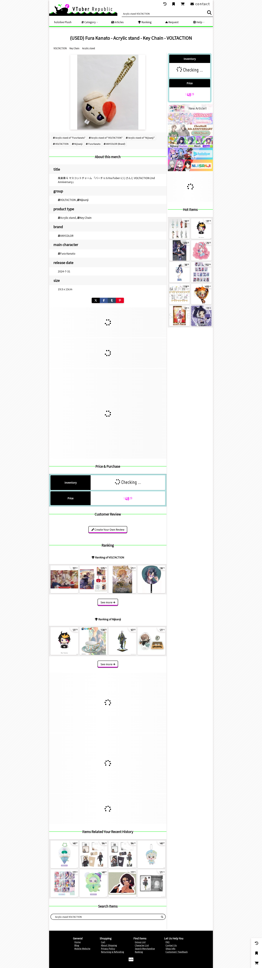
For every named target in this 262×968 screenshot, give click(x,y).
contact (202, 3)
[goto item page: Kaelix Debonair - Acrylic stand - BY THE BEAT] (122, 641)
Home (77, 942)
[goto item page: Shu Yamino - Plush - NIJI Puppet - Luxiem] (64, 641)
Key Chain (86, 218)
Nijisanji (78, 143)
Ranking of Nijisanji (109, 619)
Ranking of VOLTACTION (109, 557)
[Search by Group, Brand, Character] (162, 916)
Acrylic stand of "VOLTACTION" (107, 137)
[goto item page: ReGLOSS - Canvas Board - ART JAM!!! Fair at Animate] (179, 294)
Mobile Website (82, 948)
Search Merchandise (145, 948)
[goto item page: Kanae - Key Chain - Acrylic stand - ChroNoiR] (151, 641)
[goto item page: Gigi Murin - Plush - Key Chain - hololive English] (201, 294)
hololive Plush (63, 22)
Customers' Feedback (177, 951)
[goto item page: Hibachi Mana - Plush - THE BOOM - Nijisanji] (151, 854)
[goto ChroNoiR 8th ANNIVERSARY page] (190, 135)
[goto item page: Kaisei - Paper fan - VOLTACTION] (151, 579)
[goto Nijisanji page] (190, 170)
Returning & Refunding (112, 951)
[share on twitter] (96, 300)
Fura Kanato (94, 143)
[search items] (209, 12)
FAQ (167, 942)
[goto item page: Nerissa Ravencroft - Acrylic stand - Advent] (179, 272)
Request (173, 22)
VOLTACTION (62, 143)
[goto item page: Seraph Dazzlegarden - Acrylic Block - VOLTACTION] (64, 579)
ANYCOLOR (66, 236)
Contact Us (171, 945)
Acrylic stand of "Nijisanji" (141, 137)
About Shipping (109, 945)
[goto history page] (165, 4)
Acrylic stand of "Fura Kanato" (70, 137)
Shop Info (170, 948)
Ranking (146, 22)
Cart (103, 942)
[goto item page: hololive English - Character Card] (201, 272)
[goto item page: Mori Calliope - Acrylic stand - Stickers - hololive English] (201, 250)
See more (106, 602)
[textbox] (105, 916)
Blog (76, 945)
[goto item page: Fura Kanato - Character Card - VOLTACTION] (122, 579)
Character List (142, 945)
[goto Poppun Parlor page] (190, 123)
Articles (119, 22)
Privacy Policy (108, 948)
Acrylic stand (68, 218)
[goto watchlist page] (174, 4)
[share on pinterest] (120, 300)
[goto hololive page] (190, 158)
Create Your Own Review (109, 529)
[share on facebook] (104, 300)
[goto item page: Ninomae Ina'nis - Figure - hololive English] (179, 250)
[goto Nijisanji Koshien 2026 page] (190, 147)
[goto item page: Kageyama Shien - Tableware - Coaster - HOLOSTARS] (201, 316)
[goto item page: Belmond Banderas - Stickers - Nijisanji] (122, 883)
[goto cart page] (183, 4)
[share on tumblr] (112, 300)
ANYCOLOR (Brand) (115, 143)
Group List (140, 942)
